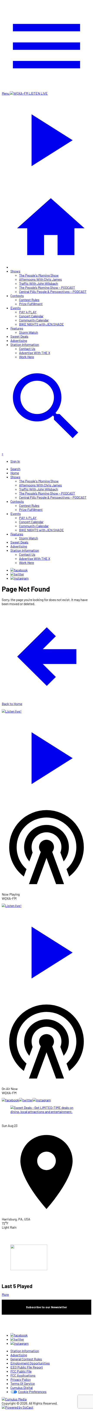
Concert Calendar (31, 316)
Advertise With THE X (34, 353)
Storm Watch (28, 332)
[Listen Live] (46, 756)
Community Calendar (34, 320)
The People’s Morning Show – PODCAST (47, 287)
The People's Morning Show (39, 275)
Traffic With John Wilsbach (38, 283)
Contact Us (27, 349)
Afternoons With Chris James (40, 279)
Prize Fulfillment (31, 304)
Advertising (18, 340)
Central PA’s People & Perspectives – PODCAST (53, 291)
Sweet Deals (19, 336)
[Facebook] (19, 570)
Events (15, 308)
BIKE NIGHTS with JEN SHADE (41, 324)
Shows (15, 271)
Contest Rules (29, 300)
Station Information (24, 344)
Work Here (26, 357)
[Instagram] (19, 578)
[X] (17, 574)
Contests (17, 296)
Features (16, 328)
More (5, 1294)
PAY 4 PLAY (28, 312)
